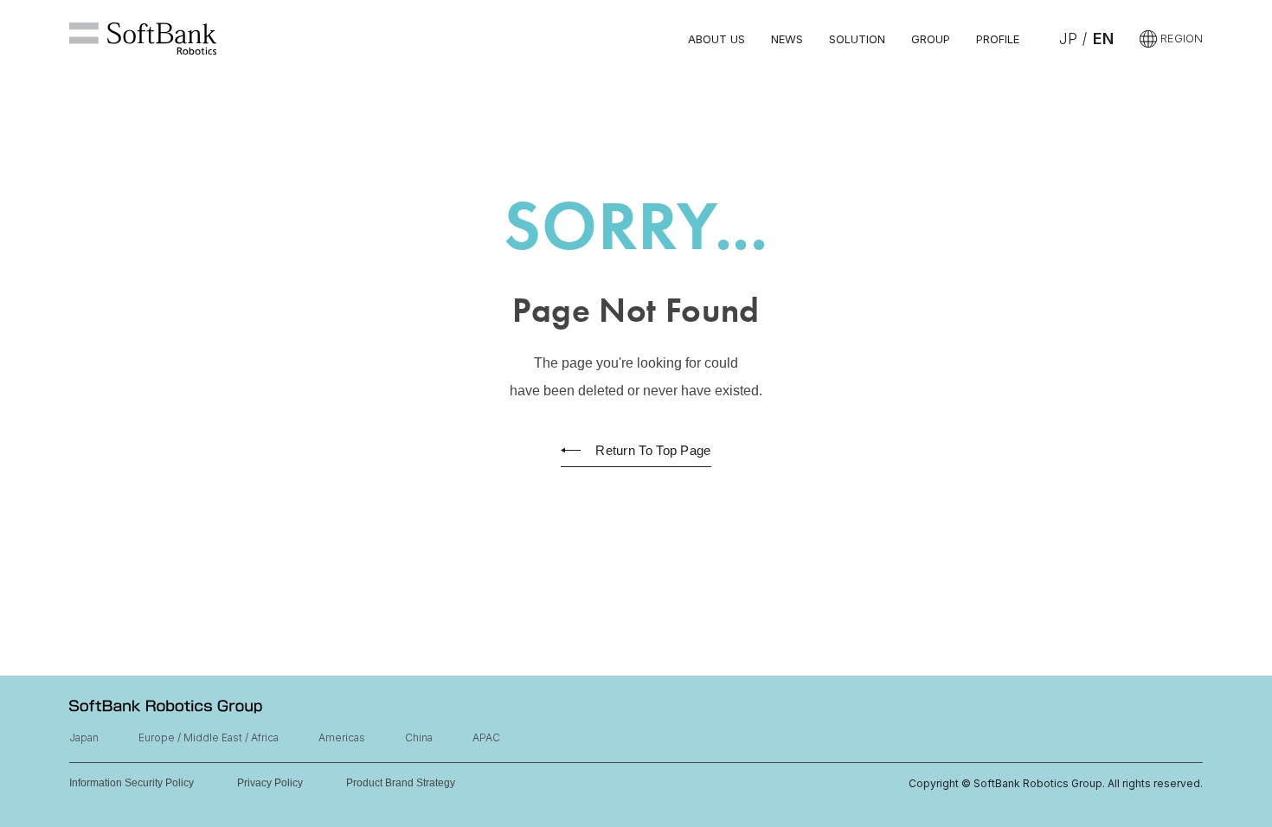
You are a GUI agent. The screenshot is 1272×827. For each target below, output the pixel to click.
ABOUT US (716, 39)
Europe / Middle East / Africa (208, 737)
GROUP (930, 39)
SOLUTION (857, 39)
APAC (486, 737)
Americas (341, 737)
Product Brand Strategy (400, 783)
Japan (84, 737)
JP (1068, 38)
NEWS (787, 39)
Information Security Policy (131, 783)
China (419, 737)
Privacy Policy (270, 783)
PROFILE (997, 39)
